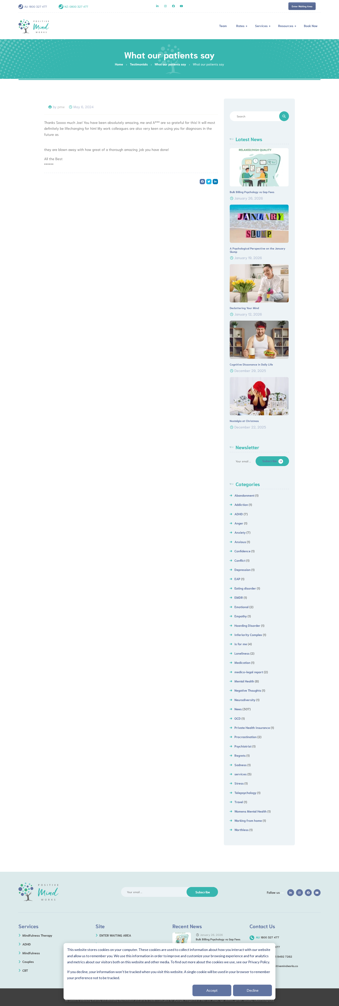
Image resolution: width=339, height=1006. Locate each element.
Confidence (242, 551)
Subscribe (269, 461)
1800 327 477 (38, 6)
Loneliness (242, 653)
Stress (239, 783)
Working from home (248, 820)
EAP (237, 579)
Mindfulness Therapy (37, 935)
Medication (242, 662)
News (238, 709)
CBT (25, 970)
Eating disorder (245, 588)
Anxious (240, 542)
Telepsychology (245, 792)
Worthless (241, 829)
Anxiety (240, 532)
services (240, 774)
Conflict (239, 560)
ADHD (238, 514)
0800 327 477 (78, 6)
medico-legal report (248, 672)
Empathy (240, 616)
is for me (240, 644)
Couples (28, 961)
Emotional (241, 607)
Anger (238, 523)
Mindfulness (31, 953)
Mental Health (244, 681)
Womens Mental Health (250, 811)
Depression (242, 569)
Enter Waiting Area (302, 6)
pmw (61, 106)
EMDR (238, 597)
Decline (253, 990)
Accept (212, 990)
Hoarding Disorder (247, 625)
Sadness (240, 765)
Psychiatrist (243, 746)
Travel (238, 802)
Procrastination (245, 737)
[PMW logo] (38, 892)
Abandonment (244, 495)
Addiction (241, 504)
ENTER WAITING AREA (115, 935)
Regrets (240, 755)
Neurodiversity (244, 700)
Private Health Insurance (252, 727)
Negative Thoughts (247, 690)
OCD (237, 718)
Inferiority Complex (248, 634)
